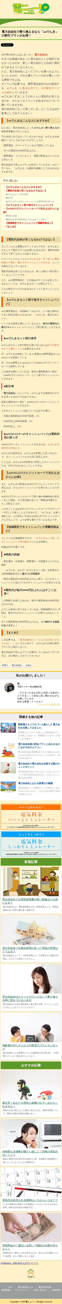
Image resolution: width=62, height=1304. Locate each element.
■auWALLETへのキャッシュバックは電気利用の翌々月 (30, 201)
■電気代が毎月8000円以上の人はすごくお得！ (26, 219)
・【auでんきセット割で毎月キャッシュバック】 (28, 205)
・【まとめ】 (10, 226)
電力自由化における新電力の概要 (35, 783)
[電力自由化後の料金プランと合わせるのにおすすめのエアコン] (8, 756)
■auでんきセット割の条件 (17, 194)
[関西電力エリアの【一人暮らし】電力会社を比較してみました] (8, 731)
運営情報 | (6, 1290)
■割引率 (9, 198)
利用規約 (56, 1290)
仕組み (28, 665)
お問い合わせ (40, 1290)
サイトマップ (21, 1290)
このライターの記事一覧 (49, 704)
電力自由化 (17, 665)
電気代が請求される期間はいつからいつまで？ (30, 1200)
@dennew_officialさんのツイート (20, 1263)
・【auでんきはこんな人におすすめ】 (22, 187)
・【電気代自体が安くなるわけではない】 (25, 190)
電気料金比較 (45, 1287)
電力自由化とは (25, 1287)
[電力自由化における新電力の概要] (8, 792)
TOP (10, 1287)
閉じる (13, 180)
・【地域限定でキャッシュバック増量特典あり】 (28, 223)
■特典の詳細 (11, 216)
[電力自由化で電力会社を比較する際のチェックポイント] (8, 772)
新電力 (5, 665)
